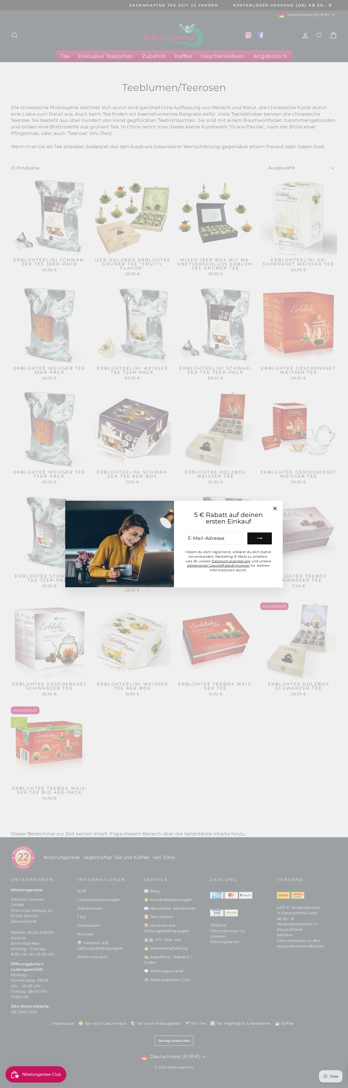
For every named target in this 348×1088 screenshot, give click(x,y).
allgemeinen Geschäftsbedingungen (218, 565)
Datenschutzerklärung (231, 561)
